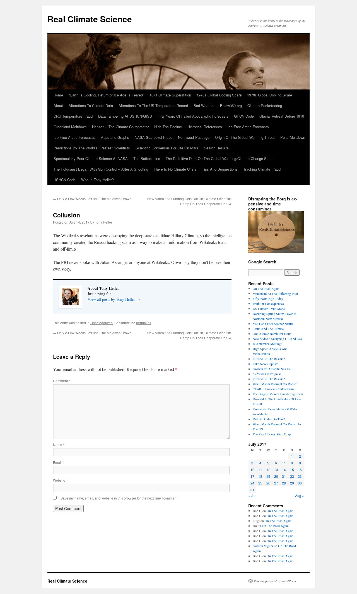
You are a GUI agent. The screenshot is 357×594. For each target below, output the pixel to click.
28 (284, 483)
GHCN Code (244, 116)
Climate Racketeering (264, 105)
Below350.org (231, 105)
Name (58, 444)
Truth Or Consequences (268, 303)
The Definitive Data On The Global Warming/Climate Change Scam (220, 158)
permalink (143, 322)
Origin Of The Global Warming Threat (245, 137)
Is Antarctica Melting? (267, 343)
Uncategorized (101, 322)
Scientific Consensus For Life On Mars (167, 148)
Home (58, 95)
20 (276, 476)
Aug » (299, 495)
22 (292, 476)
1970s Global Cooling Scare (219, 95)
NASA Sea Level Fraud (153, 137)
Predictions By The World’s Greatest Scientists (92, 148)
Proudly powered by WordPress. (275, 581)
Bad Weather (204, 105)
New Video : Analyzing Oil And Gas (277, 338)
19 (268, 476)
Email (58, 462)
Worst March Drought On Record (275, 384)
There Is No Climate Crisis (175, 169)
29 (292, 483)
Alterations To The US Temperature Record (153, 105)
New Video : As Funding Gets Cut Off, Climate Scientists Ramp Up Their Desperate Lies (189, 201)
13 (276, 469)
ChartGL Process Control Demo (274, 389)
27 (276, 483)
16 (300, 469)
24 (252, 483)
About (58, 105)
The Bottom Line (146, 158)
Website (59, 480)
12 (268, 469)
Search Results (216, 148)
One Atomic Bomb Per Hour (272, 333)
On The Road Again (266, 288)
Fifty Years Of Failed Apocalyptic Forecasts (193, 116)
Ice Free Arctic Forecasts (248, 126)
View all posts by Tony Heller (114, 299)
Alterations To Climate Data (91, 105)
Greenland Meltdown (70, 126)
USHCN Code (65, 179)
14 (284, 469)
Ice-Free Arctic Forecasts (74, 137)
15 (292, 469)
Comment (61, 380)
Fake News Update (265, 364)
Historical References (204, 126)
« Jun (252, 495)
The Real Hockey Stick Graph (272, 434)
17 (252, 476)
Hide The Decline (168, 126)
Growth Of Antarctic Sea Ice (272, 369)
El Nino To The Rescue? (269, 359)
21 (284, 476)
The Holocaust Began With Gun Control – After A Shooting (101, 169)
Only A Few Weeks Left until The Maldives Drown (92, 198)
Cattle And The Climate (268, 328)
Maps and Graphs (114, 137)
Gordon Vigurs (263, 546)
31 (252, 489)
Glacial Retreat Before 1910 (281, 116)
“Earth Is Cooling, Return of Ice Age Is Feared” (106, 95)
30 (300, 483)
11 (260, 469)
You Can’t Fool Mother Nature (273, 323)
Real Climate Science (89, 19)
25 (260, 483)
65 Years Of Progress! (268, 374)
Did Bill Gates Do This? (269, 419)
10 (252, 469)
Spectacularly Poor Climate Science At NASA (91, 158)
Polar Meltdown (292, 137)
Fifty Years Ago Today (268, 298)
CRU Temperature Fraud (73, 116)
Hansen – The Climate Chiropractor (120, 126)
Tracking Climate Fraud (262, 169)
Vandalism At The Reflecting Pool (275, 293)
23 (300, 476)
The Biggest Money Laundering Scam (278, 394)
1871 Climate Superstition (170, 95)
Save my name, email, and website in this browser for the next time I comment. (119, 498)
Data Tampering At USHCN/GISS (125, 116)
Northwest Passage (193, 137)
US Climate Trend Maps (269, 308)
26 (268, 483)
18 (260, 476)
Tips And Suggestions (220, 169)
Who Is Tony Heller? (97, 179)
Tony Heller (103, 222)
